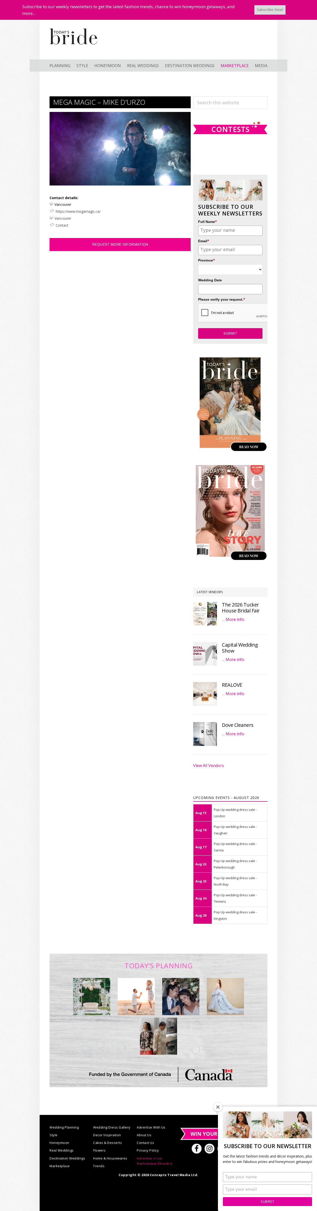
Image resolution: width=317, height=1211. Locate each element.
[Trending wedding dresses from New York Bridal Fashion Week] (225, 996)
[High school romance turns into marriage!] (158, 1036)
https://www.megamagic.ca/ (78, 211)
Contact (62, 225)
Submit (267, 1201)
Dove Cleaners (238, 725)
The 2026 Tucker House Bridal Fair (241, 607)
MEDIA (261, 65)
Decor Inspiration (107, 1135)
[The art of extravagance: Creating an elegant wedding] (91, 996)
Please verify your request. (221, 299)
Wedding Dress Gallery (112, 1127)
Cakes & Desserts (107, 1142)
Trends (99, 1166)
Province (206, 260)
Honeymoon (59, 1142)
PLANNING (60, 65)
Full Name (207, 221)
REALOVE (232, 685)
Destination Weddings (67, 1158)
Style (54, 1135)
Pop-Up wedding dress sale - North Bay (235, 881)
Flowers (99, 1150)
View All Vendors (208, 765)
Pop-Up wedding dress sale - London (235, 812)
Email (203, 240)
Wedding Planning (64, 1127)
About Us (144, 1135)
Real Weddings (62, 1150)
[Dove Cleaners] (205, 734)
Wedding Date (210, 280)
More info (235, 619)
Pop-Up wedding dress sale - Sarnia (235, 847)
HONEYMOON (107, 65)
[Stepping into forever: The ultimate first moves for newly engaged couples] (136, 996)
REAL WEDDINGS (143, 65)
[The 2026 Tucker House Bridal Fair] (205, 614)
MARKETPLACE (235, 65)
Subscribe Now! (270, 9)
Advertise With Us (151, 1127)
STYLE (82, 65)
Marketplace (60, 1166)
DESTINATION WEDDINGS (189, 65)
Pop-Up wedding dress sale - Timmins (235, 898)
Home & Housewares (110, 1158)
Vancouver (62, 218)
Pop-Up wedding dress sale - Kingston (235, 915)
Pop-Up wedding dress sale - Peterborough (235, 864)
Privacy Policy (148, 1150)
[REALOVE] (205, 694)
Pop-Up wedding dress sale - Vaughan (235, 829)
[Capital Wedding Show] (205, 654)
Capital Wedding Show (240, 647)
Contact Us (145, 1142)
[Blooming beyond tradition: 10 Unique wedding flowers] (180, 996)
